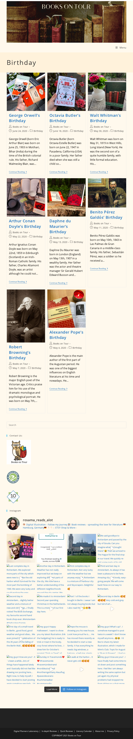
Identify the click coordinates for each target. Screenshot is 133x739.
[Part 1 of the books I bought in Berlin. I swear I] (81, 609)
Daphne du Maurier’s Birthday (60, 226)
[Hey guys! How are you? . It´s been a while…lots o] (21, 669)
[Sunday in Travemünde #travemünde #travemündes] (51, 669)
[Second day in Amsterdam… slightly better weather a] (21, 609)
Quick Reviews (66, 731)
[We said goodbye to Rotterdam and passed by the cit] (112, 548)
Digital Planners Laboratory (26, 731)
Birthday (38, 130)
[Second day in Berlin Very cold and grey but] (112, 609)
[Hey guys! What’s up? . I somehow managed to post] (112, 639)
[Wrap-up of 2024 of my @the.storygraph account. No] (51, 548)
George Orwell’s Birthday (24, 118)
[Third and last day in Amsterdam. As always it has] (112, 578)
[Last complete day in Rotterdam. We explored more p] (21, 578)
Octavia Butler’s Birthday (65, 118)
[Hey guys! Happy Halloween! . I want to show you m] (51, 639)
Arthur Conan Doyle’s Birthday (25, 223)
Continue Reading (18, 172)
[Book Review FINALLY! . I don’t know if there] (21, 548)
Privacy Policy (113, 731)
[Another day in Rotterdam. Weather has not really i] (51, 578)
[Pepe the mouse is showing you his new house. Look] (81, 639)
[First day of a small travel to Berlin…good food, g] (21, 639)
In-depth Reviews (49, 731)
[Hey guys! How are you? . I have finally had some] (112, 669)
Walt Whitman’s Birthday (105, 118)
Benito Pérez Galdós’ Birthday (106, 214)
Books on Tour (20, 126)
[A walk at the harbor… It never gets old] (81, 669)
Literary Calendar (84, 731)
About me (99, 731)
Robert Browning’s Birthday (20, 352)
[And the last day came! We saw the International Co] (81, 548)
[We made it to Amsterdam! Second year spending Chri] (51, 609)
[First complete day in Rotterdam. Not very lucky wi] (81, 578)
